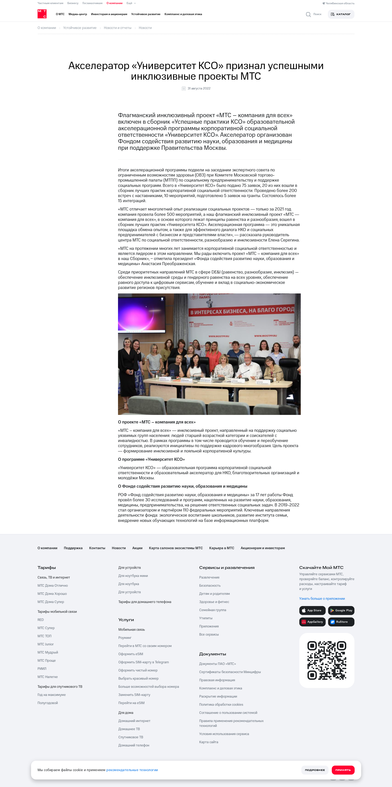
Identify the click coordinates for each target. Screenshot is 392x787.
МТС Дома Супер (51, 602)
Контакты (97, 548)
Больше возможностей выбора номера (148, 686)
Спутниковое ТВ (130, 737)
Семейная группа (212, 610)
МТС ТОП (44, 636)
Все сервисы (209, 634)
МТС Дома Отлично (53, 585)
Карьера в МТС (221, 548)
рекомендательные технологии (132, 770)
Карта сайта (208, 742)
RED (41, 619)
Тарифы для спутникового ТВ (60, 686)
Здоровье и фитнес (214, 602)
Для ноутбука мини (133, 575)
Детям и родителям (214, 593)
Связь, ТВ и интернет (54, 577)
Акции (137, 548)
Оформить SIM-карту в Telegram (143, 662)
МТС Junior (46, 644)
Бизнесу (72, 3)
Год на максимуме (52, 694)
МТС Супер (46, 628)
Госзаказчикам (92, 3)
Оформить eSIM (130, 654)
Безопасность (209, 585)
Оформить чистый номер (138, 670)
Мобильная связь (131, 629)
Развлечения (209, 577)
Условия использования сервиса (224, 734)
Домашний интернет (134, 721)
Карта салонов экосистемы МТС (176, 548)
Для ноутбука (128, 584)
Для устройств (129, 567)
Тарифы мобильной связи (57, 611)
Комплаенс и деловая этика (220, 688)
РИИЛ (42, 668)
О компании (114, 3)
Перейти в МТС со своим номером (145, 646)
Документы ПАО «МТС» (217, 663)
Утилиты (206, 618)
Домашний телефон (133, 745)
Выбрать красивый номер (138, 678)
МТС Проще (47, 660)
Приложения (209, 626)
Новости (119, 548)
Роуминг (124, 637)
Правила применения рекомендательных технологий (231, 723)
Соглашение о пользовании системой (228, 712)
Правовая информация (217, 680)
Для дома (125, 712)
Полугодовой (48, 703)
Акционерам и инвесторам (263, 548)
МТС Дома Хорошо (52, 593)
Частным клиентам (50, 3)
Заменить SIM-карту (134, 694)
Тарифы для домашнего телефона (144, 602)
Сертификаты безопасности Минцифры (230, 672)
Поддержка (73, 548)
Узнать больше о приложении (322, 598)
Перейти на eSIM (131, 703)
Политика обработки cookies (221, 704)
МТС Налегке (48, 677)
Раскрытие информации (218, 696)
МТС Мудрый (48, 652)
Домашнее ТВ (129, 729)
